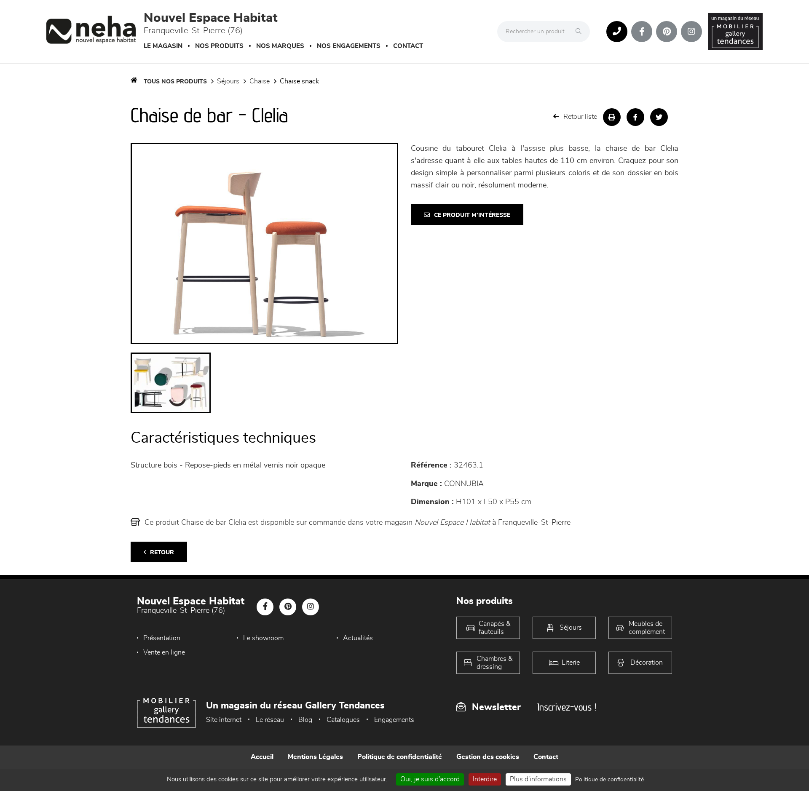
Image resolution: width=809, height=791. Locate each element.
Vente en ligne (164, 652)
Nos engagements (348, 46)
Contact (408, 46)
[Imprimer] (612, 117)
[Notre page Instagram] (691, 31)
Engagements (394, 719)
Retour (162, 553)
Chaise (259, 81)
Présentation (161, 638)
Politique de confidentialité (399, 757)
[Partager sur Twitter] (659, 117)
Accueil (262, 757)
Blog (305, 719)
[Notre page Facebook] (641, 31)
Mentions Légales (315, 757)
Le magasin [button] (163, 46)
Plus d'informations (538, 779)
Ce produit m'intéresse (472, 215)
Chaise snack (299, 81)
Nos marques (280, 46)
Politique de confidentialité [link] (609, 780)
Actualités (358, 638)
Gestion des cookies (487, 757)
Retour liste (580, 116)
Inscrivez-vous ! (566, 707)
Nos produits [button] (219, 46)
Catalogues (343, 719)
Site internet (223, 719)
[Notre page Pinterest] (666, 31)
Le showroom (263, 638)
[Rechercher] (580, 31)
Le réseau (270, 719)
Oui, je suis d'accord (430, 779)
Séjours (228, 81)
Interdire (485, 779)
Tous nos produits (175, 82)
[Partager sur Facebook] (635, 117)
